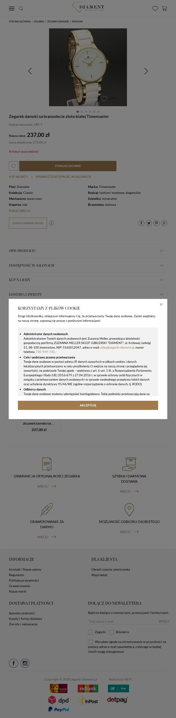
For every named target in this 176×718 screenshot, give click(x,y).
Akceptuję (88, 405)
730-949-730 (45, 352)
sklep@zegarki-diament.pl (117, 347)
